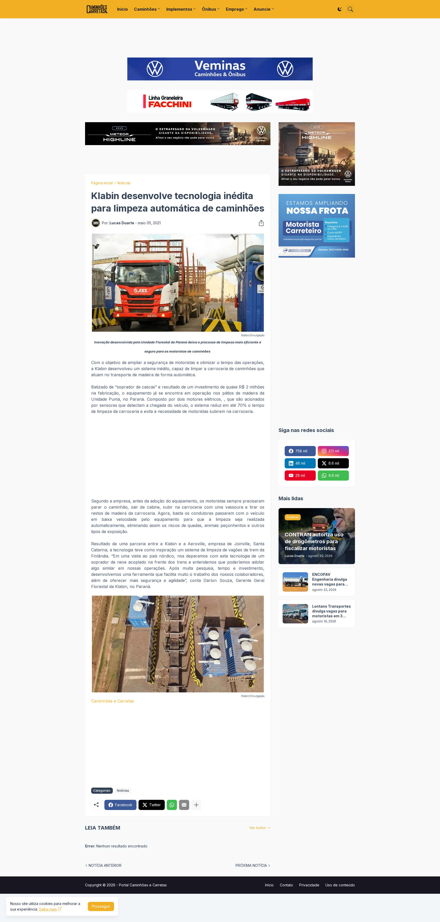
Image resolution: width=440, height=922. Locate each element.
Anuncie (262, 9)
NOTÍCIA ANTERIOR (105, 865)
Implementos (179, 9)
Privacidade (309, 885)
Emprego (235, 9)
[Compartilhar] (259, 223)
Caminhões (145, 9)
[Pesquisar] (350, 9)
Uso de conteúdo (340, 885)
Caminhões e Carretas (112, 701)
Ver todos (257, 828)
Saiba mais (48, 909)
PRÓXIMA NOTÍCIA (251, 865)
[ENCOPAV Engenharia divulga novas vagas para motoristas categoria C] (295, 582)
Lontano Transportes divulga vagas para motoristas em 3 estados (331, 611)
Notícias (124, 183)
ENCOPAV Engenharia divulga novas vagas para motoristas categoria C (329, 579)
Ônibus (209, 9)
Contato (286, 885)
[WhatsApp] (172, 805)
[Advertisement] (220, 37)
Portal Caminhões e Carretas (143, 885)
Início (122, 9)
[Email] (184, 805)
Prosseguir (101, 906)
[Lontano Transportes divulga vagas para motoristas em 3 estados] (295, 613)
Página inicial (102, 183)
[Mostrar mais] (196, 805)
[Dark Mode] (340, 9)
